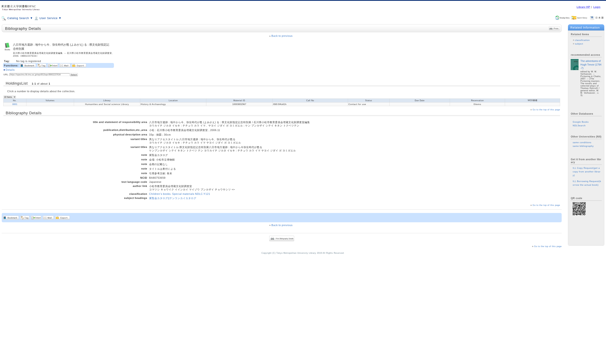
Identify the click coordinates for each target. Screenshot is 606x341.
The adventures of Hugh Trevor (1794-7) (590, 64)
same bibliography (583, 146)
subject (579, 43)
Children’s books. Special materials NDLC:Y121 (179, 194)
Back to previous (282, 36)
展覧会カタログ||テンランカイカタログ (172, 198)
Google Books (581, 122)
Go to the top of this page (546, 109)
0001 (14, 104)
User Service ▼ (50, 18)
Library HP (583, 7)
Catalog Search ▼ (19, 18)
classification (582, 40)
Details (10, 70)
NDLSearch (579, 125)
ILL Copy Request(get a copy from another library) (586, 171)
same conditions (582, 142)
